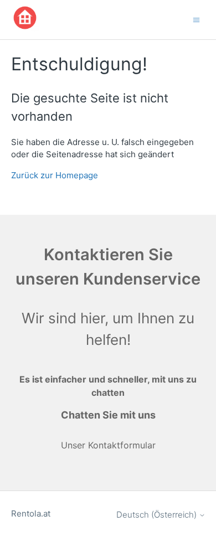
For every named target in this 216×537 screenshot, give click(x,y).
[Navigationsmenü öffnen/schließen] (196, 19)
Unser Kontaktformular (108, 445)
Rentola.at (30, 513)
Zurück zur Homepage (54, 175)
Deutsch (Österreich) (157, 514)
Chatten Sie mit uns (108, 415)
